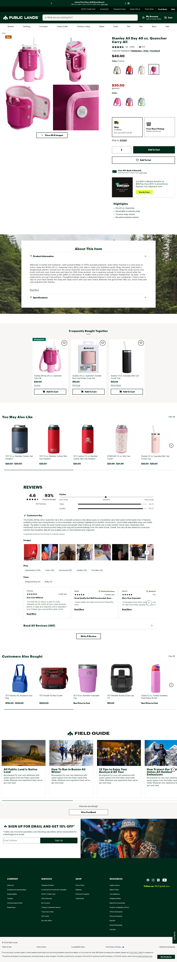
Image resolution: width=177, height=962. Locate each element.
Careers (10, 898)
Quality (62, 509)
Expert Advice (135, 9)
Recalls (112, 920)
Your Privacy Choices (113, 947)
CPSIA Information (116, 912)
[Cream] (117, 69)
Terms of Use (6, 947)
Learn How (143, 173)
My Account (45, 903)
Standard (106, 500)
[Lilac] (129, 101)
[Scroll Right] (147, 552)
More (154, 27)
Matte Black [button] (116, 385)
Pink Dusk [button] (76, 385)
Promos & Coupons (82, 894)
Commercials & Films (14, 903)
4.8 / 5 (151, 508)
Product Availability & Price (119, 907)
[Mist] (141, 101)
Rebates (79, 890)
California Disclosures (167, 947)
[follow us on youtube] (164, 880)
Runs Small (63, 500)
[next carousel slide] (125, 3)
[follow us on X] (159, 880)
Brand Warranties (116, 925)
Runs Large (149, 500)
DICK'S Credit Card (88, 9)
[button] (52, 135)
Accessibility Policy (78, 947)
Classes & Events (119, 9)
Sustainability (12, 894)
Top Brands (80, 898)
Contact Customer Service (51, 907)
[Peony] (117, 101)
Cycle (115, 27)
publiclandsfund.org (145, 956)
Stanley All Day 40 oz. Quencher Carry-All (48, 377)
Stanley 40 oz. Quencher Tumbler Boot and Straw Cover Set (86, 377)
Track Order (162, 9)
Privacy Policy (41, 947)
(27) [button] (143, 47)
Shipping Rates (115, 898)
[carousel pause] (128, 3)
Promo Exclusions (116, 916)
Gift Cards (45, 916)
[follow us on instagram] (154, 880)
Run (141, 27)
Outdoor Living (83, 27)
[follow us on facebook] (149, 880)
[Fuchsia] (153, 69)
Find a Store (149, 9)
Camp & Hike (62, 27)
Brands (11, 27)
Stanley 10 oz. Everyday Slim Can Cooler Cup (125, 377)
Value (61, 504)
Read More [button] (34, 290)
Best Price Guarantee (117, 903)
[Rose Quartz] (141, 69)
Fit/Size (62, 494)
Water (101, 27)
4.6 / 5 (151, 504)
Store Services (46, 898)
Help (173, 9)
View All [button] (171, 417)
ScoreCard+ (104, 9)
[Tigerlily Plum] (129, 69)
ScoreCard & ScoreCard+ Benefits (53, 890)
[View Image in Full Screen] (28, 60)
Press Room (11, 907)
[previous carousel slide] (51, 3)
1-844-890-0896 (135, 952)
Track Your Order (47, 912)
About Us (10, 885)
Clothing (27, 27)
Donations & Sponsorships (16, 890)
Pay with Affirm (46, 920)
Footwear (44, 27)
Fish (129, 27)
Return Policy (114, 890)
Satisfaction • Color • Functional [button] (145, 51)
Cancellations (115, 894)
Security (113, 929)
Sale (167, 27)
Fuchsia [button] (37, 385)
